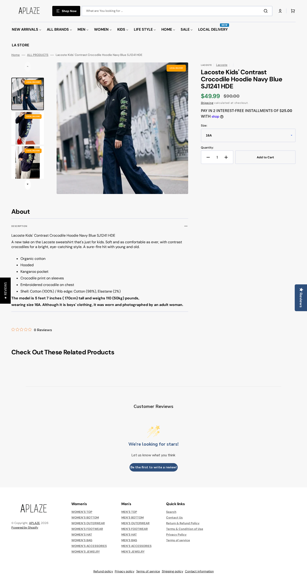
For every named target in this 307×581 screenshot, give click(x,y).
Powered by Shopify (24, 527)
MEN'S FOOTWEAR (134, 529)
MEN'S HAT (129, 534)
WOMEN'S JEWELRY (85, 552)
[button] (280, 11)
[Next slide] (28, 185)
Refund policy (103, 571)
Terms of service (178, 540)
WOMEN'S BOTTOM (85, 517)
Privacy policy (124, 571)
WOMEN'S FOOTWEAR (87, 529)
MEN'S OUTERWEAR (135, 523)
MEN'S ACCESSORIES (136, 546)
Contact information (199, 571)
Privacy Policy (176, 534)
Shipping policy (172, 571)
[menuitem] (26, 29)
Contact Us (174, 517)
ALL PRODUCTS (37, 55)
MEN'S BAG (129, 540)
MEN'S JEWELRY (133, 552)
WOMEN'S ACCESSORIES (89, 546)
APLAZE (34, 523)
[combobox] (177, 11)
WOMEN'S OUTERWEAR (88, 523)
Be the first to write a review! (153, 467)
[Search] (266, 11)
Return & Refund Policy (183, 523)
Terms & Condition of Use (184, 529)
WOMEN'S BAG (81, 540)
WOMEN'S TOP (81, 512)
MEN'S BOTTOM (132, 517)
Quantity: (207, 147)
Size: (204, 125)
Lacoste (221, 65)
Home (15, 55)
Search (171, 512)
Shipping (207, 103)
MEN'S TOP (129, 512)
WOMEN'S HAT (81, 534)
